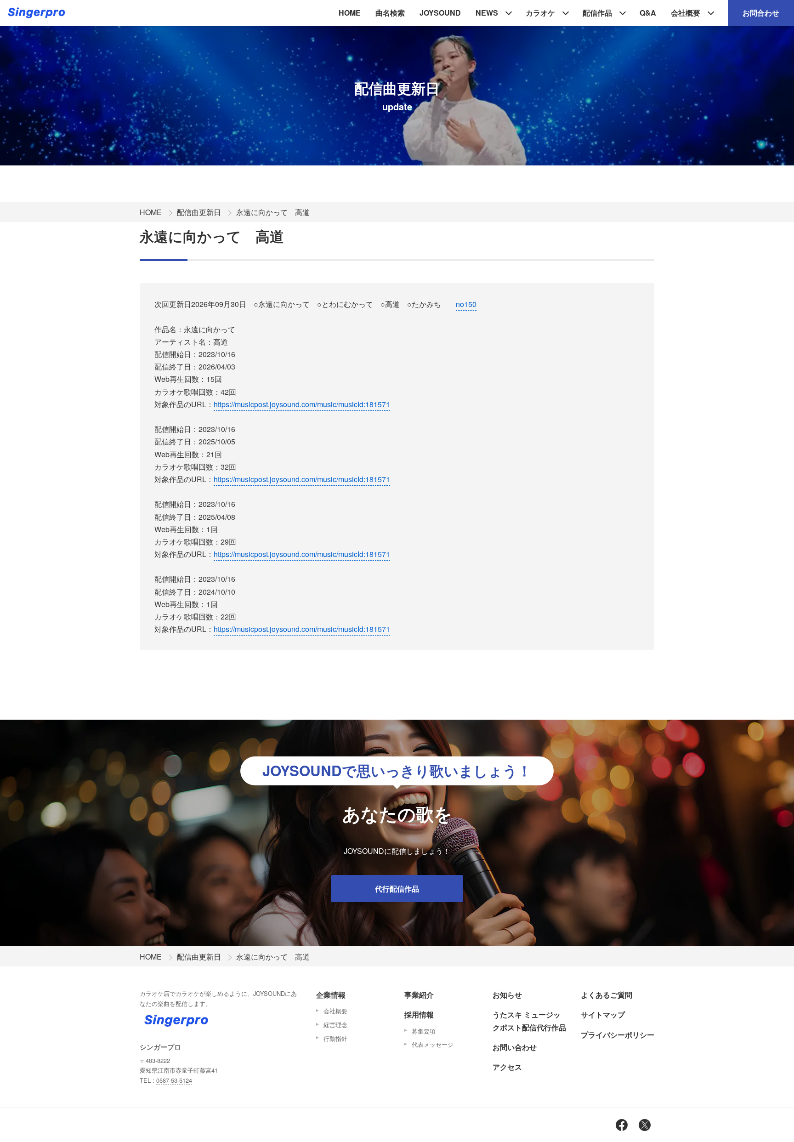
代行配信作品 (397, 888)
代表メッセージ (433, 1044)
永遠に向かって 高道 (273, 212)
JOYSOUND (440, 12)
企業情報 (331, 994)
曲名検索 (390, 12)
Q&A (648, 12)
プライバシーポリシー (617, 1034)
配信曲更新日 (199, 212)
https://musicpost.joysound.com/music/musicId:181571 (302, 404)
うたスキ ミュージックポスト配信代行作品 (529, 1020)
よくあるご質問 (606, 994)
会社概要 (685, 12)
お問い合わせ (515, 1047)
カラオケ (540, 12)
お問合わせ (761, 12)
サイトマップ (603, 1014)
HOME (350, 12)
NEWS (487, 12)
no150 (466, 304)
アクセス (507, 1067)
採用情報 (419, 1014)
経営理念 (335, 1024)
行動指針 (335, 1038)
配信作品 (597, 12)
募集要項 (424, 1031)
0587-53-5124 (174, 1080)
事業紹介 (419, 994)
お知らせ (507, 994)
